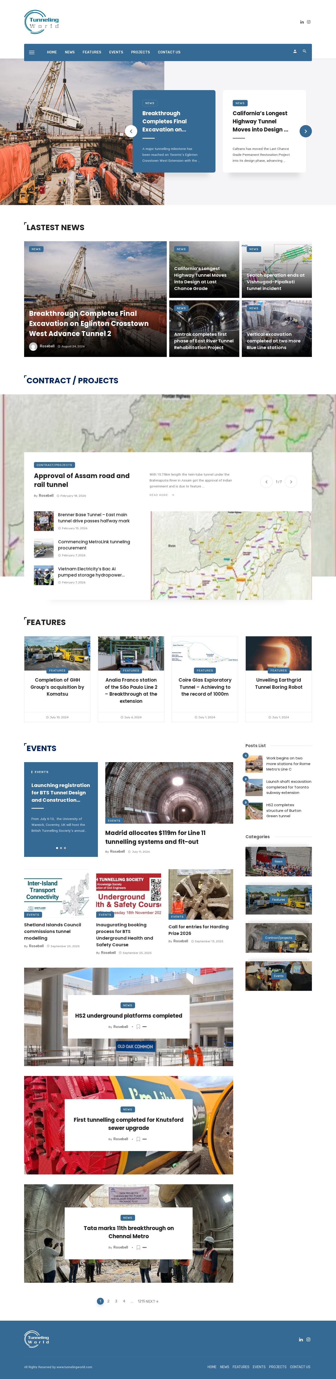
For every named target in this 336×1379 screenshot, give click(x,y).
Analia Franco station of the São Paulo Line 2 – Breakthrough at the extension (131, 691)
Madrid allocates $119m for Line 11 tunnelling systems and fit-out (155, 837)
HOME (52, 52)
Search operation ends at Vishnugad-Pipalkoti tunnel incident (276, 281)
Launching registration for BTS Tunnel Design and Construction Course (60, 793)
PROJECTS (140, 52)
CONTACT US (169, 52)
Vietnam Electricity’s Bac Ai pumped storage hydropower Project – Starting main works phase (90, 572)
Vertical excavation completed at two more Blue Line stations (274, 341)
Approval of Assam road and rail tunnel (82, 480)
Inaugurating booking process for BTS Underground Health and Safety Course (124, 935)
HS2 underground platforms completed (128, 1016)
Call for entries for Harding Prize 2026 (198, 930)
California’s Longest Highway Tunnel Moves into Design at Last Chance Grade (261, 122)
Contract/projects (54, 465)
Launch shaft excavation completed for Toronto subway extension (288, 787)
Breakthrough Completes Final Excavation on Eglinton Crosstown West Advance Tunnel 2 (169, 122)
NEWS (70, 52)
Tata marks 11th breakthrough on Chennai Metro (129, 1232)
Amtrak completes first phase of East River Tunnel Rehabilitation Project (204, 341)
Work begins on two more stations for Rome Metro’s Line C (288, 763)
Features (57, 670)
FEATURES (92, 52)
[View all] (278, 861)
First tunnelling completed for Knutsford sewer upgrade (128, 1124)
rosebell (47, 346)
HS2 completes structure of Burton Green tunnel (283, 810)
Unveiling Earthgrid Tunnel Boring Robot (279, 683)
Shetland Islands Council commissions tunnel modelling (52, 931)
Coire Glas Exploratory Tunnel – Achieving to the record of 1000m (205, 687)
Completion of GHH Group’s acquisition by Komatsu (57, 687)
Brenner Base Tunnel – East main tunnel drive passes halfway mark (94, 518)
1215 (140, 1301)
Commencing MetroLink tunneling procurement (94, 545)
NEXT (150, 1301)
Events (114, 820)
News (149, 103)
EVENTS (116, 52)
